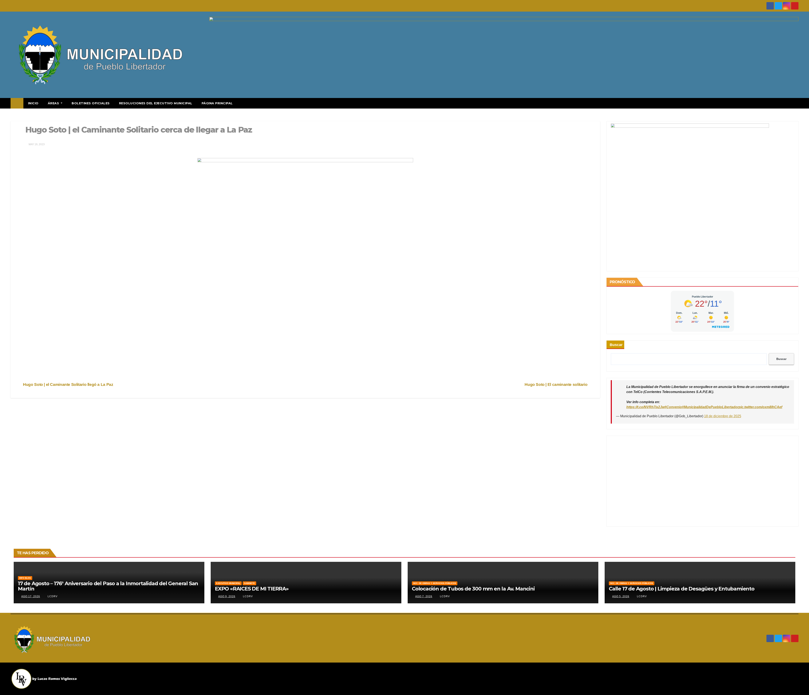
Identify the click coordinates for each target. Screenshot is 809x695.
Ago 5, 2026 (620, 596)
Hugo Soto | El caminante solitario (556, 384)
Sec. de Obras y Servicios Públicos (434, 583)
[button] (795, 103)
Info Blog (25, 578)
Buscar (616, 345)
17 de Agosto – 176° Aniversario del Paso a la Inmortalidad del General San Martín (108, 586)
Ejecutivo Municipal (228, 583)
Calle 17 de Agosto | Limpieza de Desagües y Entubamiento (681, 589)
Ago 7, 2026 (423, 596)
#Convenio (673, 407)
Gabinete (249, 583)
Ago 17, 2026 (30, 596)
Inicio (33, 103)
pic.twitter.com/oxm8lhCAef (760, 407)
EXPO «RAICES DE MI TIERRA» (252, 589)
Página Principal (217, 103)
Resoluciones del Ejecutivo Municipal (155, 103)
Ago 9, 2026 (226, 596)
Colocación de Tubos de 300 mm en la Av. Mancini (473, 589)
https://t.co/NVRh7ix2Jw (645, 407)
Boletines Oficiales (91, 103)
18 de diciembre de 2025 (722, 416)
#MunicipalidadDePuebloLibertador (710, 407)
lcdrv (52, 596)
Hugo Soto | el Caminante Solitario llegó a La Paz (67, 384)
